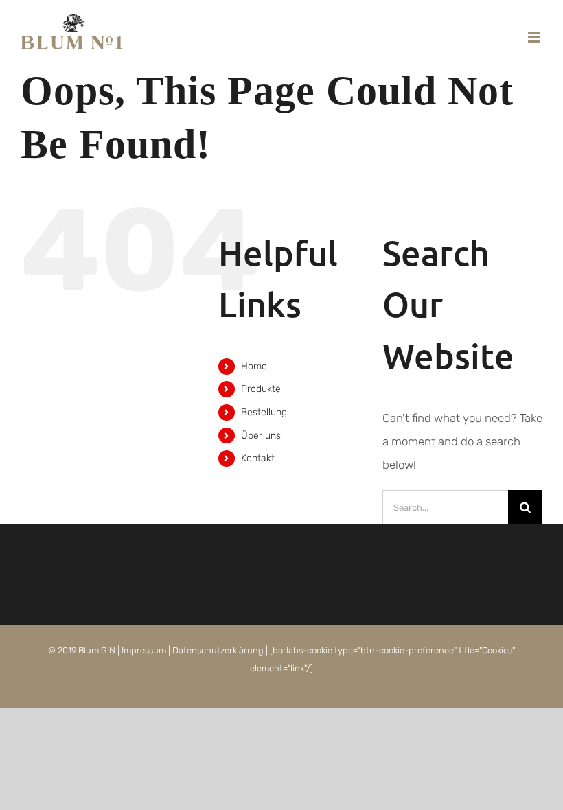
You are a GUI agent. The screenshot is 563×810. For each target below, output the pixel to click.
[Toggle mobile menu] (535, 37)
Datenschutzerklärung (218, 650)
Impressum (144, 650)
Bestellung (264, 412)
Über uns (261, 435)
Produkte (261, 389)
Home (254, 366)
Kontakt (258, 458)
